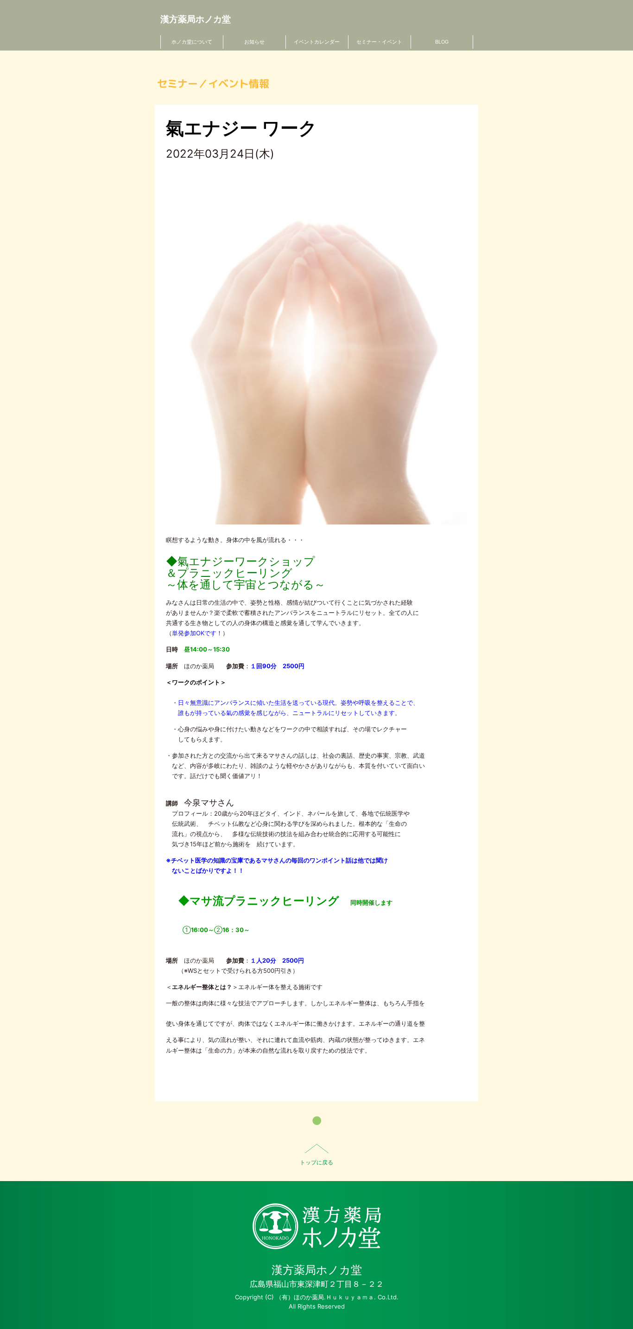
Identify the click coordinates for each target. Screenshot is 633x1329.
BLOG (442, 41)
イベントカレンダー (317, 41)
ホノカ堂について (191, 41)
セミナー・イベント (379, 41)
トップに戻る (316, 1162)
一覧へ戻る (316, 1120)
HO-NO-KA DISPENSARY (317, 1226)
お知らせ (254, 41)
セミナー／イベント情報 (213, 84)
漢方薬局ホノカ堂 (195, 19)
